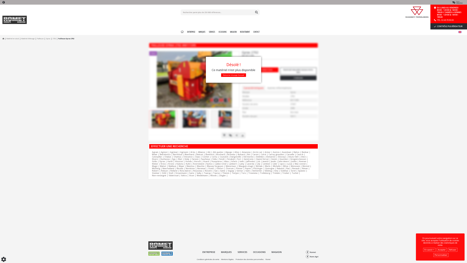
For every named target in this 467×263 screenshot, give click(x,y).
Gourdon (283, 159)
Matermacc (231, 166)
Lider (275, 164)
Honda (188, 161)
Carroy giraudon (276, 154)
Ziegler (222, 175)
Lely (258, 164)
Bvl (248, 154)
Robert (155, 171)
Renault (296, 168)
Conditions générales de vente (208, 259)
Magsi (154, 166)
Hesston (179, 161)
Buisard (241, 154)
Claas (197, 157)
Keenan (302, 161)
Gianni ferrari (262, 159)
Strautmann (181, 173)
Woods (213, 175)
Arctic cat (257, 152)
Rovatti (208, 171)
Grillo (154, 161)
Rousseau (197, 171)
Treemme (253, 173)
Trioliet (285, 173)
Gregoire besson (298, 159)
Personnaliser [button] (441, 255)
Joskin (294, 161)
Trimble (276, 173)
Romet (268, 259)
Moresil (305, 166)
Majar (181, 166)
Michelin (277, 166)
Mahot (163, 166)
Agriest (164, 152)
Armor (268, 152)
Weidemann (202, 175)
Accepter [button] (442, 249)
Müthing (156, 168)
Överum (230, 168)
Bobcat (199, 154)
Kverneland (198, 164)
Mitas (285, 166)
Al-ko (192, 152)
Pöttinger (258, 168)
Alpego (228, 152)
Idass (226, 161)
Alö (209, 152)
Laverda (250, 164)
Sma (276, 171)
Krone (171, 164)
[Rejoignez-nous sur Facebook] (3, 2)
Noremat (201, 168)
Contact (256, 32)
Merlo (267, 166)
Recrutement (245, 32)
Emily (187, 159)
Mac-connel (300, 164)
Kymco (209, 164)
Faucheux (205, 159)
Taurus (216, 173)
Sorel (293, 171)
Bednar (305, 152)
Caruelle (290, 154)
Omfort (220, 168)
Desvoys (282, 157)
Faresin (195, 159)
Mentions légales (227, 259)
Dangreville (235, 157)
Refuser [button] (452, 249)
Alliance (201, 152)
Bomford (210, 154)
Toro (243, 173)
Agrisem (184, 152)
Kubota (179, 164)
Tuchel (295, 173)
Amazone (246, 152)
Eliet (180, 159)
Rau (288, 168)
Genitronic (249, 159)
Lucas (289, 164)
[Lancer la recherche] (256, 12)
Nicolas (180, 168)
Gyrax (162, 161)
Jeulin (273, 161)
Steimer (156, 173)
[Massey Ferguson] (416, 12)
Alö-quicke (218, 152)
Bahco (296, 152)
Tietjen (235, 173)
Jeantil (266, 161)
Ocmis (211, 168)
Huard (206, 161)
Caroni (255, 154)
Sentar (240, 171)
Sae (216, 171)
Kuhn (188, 164)
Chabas (167, 157)
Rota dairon (185, 171)
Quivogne (269, 168)
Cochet (205, 157)
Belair (154, 154)
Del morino (248, 157)
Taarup (207, 173)
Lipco (282, 164)
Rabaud (280, 168)
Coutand (224, 157)
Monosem (295, 166)
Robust (164, 171)
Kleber (155, 164)
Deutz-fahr (293, 157)
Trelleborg (265, 173)
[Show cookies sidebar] (3, 259)
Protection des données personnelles (250, 259)
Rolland (173, 171)
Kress (163, 164)
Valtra (184, 175)
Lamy (241, 164)
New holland (168, 168)
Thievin (225, 173)
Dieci (303, 157)
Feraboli (231, 159)
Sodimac (284, 171)
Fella (214, 159)
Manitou (190, 166)
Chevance (188, 157)
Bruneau (231, 154)
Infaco (234, 161)
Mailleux (172, 166)
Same (222, 171)
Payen (248, 168)
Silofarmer (257, 171)
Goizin (274, 159)
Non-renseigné (159, 175)
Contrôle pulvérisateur (449, 26)
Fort (239, 159)
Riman (305, 168)
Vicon (191, 175)
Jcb (258, 161)
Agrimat (174, 152)
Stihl (164, 173)
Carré (263, 154)
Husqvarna (216, 161)
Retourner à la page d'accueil (233, 75)
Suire (191, 173)
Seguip (231, 171)
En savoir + (429, 249)
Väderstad (174, 175)
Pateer (239, 168)
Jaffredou (250, 161)
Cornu (214, 157)
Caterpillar (157, 157)
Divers (155, 159)
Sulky (199, 173)
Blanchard (189, 154)
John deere (283, 161)
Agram (155, 152)
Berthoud (177, 154)
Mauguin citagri (246, 166)
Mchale (259, 166)
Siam (247, 171)
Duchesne (165, 159)
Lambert (233, 164)
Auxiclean (286, 152)
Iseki (242, 161)
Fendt (222, 159)
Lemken (266, 164)
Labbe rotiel (220, 164)
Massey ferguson (215, 166)
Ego (174, 159)
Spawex (301, 171)
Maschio (201, 166)
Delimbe (260, 157)
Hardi (170, 161)
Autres (276, 152)
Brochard (220, 154)
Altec (236, 152)
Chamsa (177, 157)
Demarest (271, 157)
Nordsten (190, 168)
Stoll (171, 173)
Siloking (268, 171)
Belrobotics (165, 154)
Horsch (197, 161)
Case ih (300, 154)
